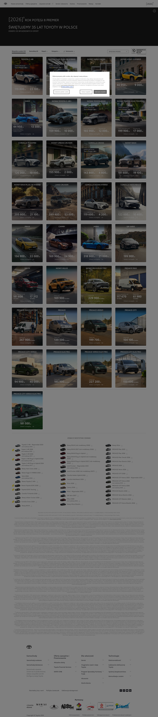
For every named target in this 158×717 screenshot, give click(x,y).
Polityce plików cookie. (67, 86)
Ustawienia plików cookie (61, 92)
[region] (80, 84)
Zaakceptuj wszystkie (100, 92)
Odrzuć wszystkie (86, 92)
